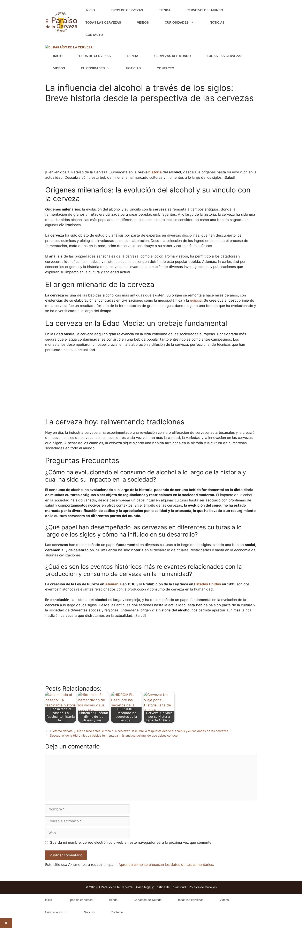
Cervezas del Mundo (205, 10)
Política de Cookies (203, 887)
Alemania (113, 584)
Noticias (217, 22)
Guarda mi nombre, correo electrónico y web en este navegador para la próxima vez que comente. (131, 842)
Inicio (90, 10)
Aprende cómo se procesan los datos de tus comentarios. (166, 865)
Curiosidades (177, 22)
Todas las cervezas (103, 22)
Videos (143, 22)
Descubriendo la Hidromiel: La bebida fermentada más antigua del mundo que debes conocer (114, 735)
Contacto (94, 35)
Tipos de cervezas (127, 10)
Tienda (165, 10)
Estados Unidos (207, 584)
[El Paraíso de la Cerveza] (69, 47)
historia (155, 172)
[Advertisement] (151, 139)
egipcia (196, 300)
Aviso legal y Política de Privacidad (161, 887)
